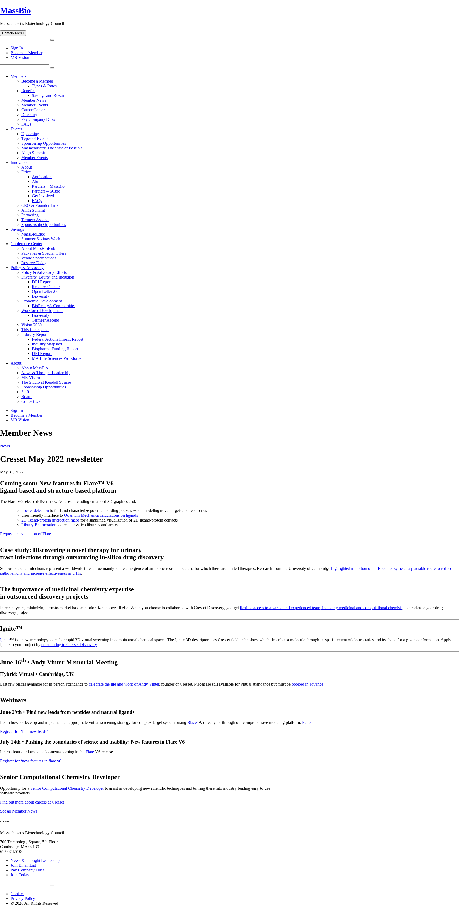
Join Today (20, 875)
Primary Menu (13, 33)
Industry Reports (35, 334)
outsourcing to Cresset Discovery (69, 644)
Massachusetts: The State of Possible (52, 148)
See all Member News (18, 811)
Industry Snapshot (47, 344)
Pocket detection (35, 510)
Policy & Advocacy (27, 267)
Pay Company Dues (38, 119)
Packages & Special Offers (43, 253)
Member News (33, 100)
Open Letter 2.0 (45, 291)
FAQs (26, 124)
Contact (17, 893)
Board (26, 396)
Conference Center (26, 243)
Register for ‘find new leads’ (24, 731)
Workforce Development (42, 310)
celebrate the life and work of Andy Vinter (124, 684)
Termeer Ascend (35, 219)
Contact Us (30, 401)
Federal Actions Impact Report (57, 339)
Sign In (17, 48)
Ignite (5, 640)
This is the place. (35, 329)
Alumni (38, 181)
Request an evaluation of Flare (25, 534)
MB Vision (20, 57)
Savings (17, 229)
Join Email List (23, 865)
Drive (26, 172)
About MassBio (34, 368)
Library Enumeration (38, 525)
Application (42, 176)
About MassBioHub (38, 248)
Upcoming (30, 133)
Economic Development (41, 301)
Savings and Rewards (50, 95)
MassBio (15, 10)
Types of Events (34, 138)
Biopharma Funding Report (55, 349)
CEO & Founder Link (39, 205)
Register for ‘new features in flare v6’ (31, 761)
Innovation (20, 162)
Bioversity (40, 296)
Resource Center (46, 286)
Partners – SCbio (46, 191)
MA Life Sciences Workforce (56, 358)
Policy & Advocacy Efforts (44, 272)
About (26, 167)
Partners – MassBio (48, 186)
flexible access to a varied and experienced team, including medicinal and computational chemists (321, 607)
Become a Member (26, 52)
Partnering (30, 215)
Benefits (28, 90)
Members (18, 76)
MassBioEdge (33, 234)
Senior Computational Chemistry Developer (67, 788)
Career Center (33, 110)
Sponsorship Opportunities (43, 143)
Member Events (34, 105)
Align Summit (33, 153)
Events (16, 129)
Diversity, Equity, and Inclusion (47, 277)
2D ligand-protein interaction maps (50, 520)
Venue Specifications (38, 258)
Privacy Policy (23, 898)
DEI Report (42, 282)
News (5, 446)
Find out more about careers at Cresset (32, 802)
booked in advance (307, 684)
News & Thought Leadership (45, 372)
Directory (29, 114)
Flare (306, 722)
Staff (25, 392)
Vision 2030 (31, 325)
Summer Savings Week (40, 239)
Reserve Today (33, 262)
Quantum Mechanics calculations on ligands (101, 515)
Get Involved (43, 196)
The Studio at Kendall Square (46, 382)
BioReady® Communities (53, 306)
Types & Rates (44, 86)
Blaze (192, 722)
